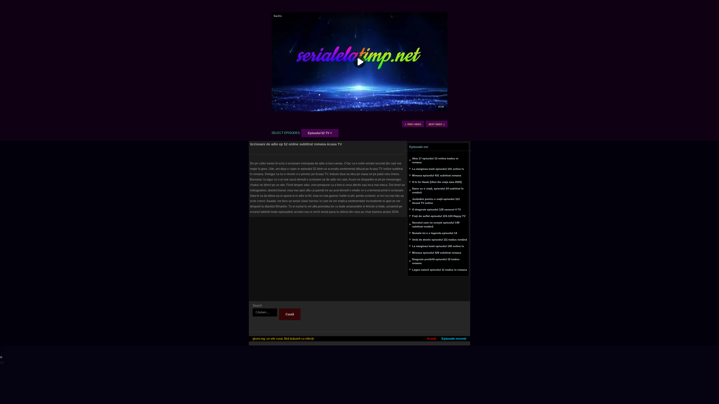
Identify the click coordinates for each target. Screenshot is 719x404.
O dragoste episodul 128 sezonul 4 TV (436, 209)
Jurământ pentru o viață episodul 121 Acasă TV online (436, 201)
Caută (290, 314)
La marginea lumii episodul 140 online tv (438, 246)
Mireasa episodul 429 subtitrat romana (436, 252)
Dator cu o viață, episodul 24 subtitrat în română (438, 190)
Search (257, 305)
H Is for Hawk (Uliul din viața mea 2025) (437, 181)
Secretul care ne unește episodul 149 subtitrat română (435, 224)
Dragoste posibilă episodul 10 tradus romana (435, 261)
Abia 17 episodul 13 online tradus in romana (435, 160)
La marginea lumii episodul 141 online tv (438, 168)
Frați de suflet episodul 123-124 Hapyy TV (438, 216)
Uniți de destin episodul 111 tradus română (439, 239)
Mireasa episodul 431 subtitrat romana (436, 175)
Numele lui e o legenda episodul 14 (434, 233)
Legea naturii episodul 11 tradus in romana (439, 269)
